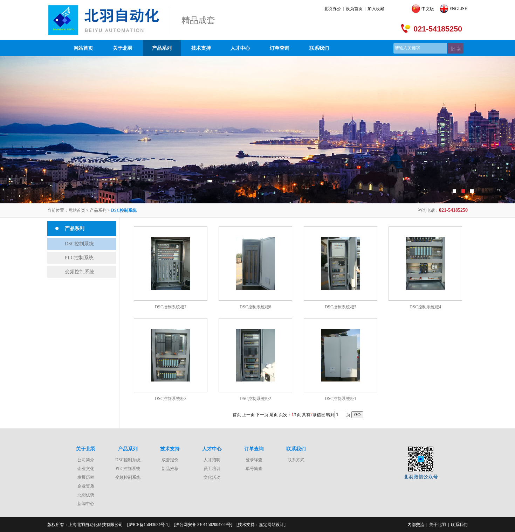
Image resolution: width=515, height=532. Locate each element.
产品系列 (162, 48)
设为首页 (354, 8)
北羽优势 (85, 494)
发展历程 (85, 477)
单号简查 (254, 468)
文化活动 (212, 477)
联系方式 (296, 459)
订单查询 (279, 48)
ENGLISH (458, 8)
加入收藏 (376, 8)
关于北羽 (122, 48)
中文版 (427, 8)
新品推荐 (170, 468)
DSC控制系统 (79, 243)
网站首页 (83, 48)
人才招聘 (212, 459)
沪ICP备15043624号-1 (148, 524)
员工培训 (212, 468)
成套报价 (170, 459)
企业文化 (85, 468)
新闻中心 (85, 503)
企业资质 (85, 486)
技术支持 (201, 48)
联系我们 (319, 48)
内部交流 (415, 524)
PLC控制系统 (79, 257)
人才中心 (240, 48)
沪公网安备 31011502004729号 (203, 524)
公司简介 (85, 459)
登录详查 (254, 459)
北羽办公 (332, 8)
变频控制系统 (79, 271)
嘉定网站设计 (271, 524)
